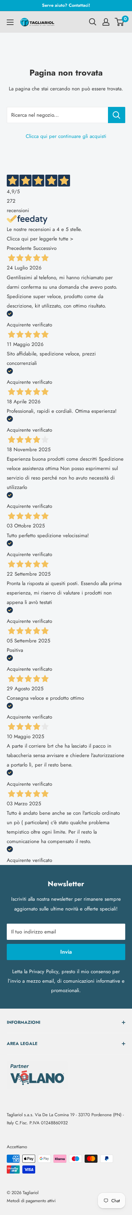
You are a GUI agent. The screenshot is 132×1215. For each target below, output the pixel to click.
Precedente (19, 248)
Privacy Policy (43, 971)
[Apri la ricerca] (92, 22)
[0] (119, 22)
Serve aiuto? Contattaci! (66, 5)
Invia (66, 952)
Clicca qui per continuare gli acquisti (66, 136)
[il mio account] (106, 22)
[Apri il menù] (10, 22)
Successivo (45, 248)
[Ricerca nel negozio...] (116, 115)
